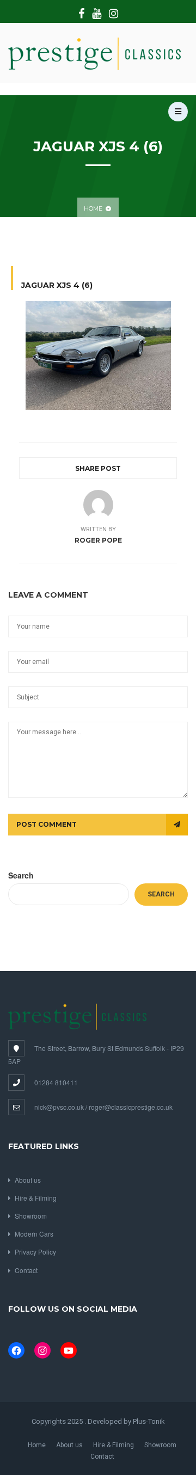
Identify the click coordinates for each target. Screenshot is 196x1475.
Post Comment (46, 824)
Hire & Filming (36, 1197)
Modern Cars (34, 1233)
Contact (26, 1270)
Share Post (98, 468)
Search (21, 875)
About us (28, 1179)
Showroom (31, 1215)
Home (93, 208)
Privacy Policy (35, 1251)
